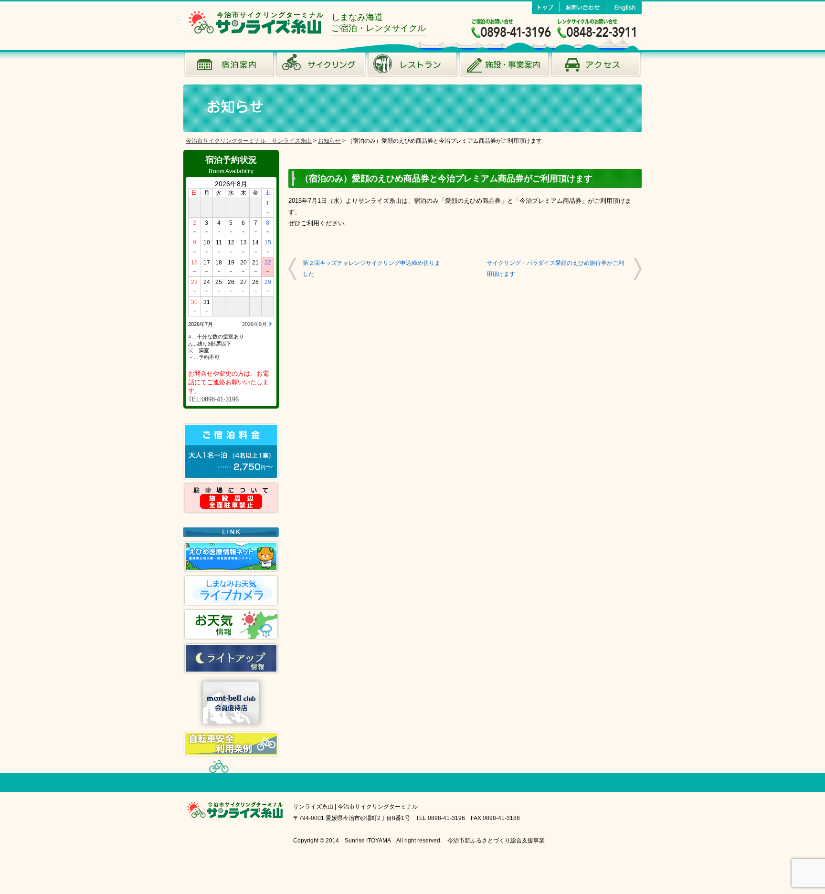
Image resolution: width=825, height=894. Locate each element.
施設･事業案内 (504, 67)
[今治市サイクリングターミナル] (255, 33)
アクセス (596, 67)
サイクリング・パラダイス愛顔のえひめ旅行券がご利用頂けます (555, 268)
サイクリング (321, 67)
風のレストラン (412, 67)
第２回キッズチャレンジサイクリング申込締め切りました (371, 268)
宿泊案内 (229, 67)
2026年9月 (254, 324)
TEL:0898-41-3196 (213, 399)
